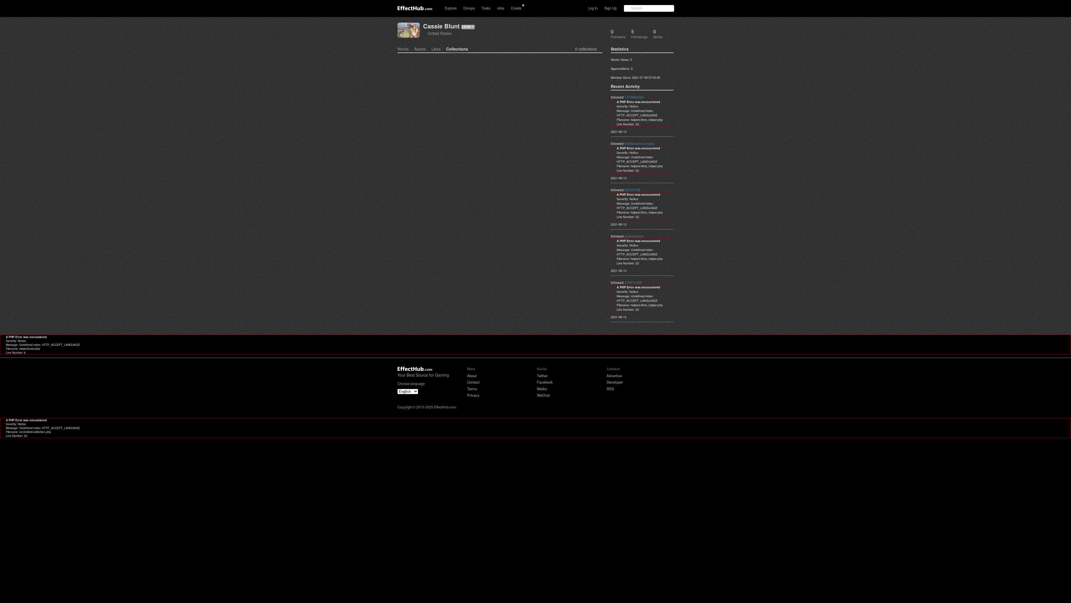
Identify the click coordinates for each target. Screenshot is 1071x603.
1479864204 (634, 97)
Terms (472, 388)
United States (440, 33)
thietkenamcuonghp (639, 143)
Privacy (473, 395)
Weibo (542, 388)
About (472, 375)
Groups (469, 8)
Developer (615, 382)
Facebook (545, 382)
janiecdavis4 (634, 236)
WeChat (543, 395)
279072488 (633, 282)
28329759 (632, 189)
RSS (610, 388)
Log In (593, 8)
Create (516, 8)
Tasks (485, 8)
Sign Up (610, 8)
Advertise (614, 375)
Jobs (500, 8)
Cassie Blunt (441, 26)
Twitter (542, 375)
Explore (451, 8)
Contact (473, 382)
